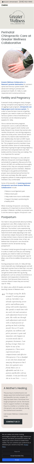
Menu (5, 5)
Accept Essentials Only (17, 455)
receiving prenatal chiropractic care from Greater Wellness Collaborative (16, 185)
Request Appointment (11, 2)
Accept (17, 460)
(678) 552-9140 (25, 2)
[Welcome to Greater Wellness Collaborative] (17, 28)
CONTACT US (12, 421)
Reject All (17, 451)
